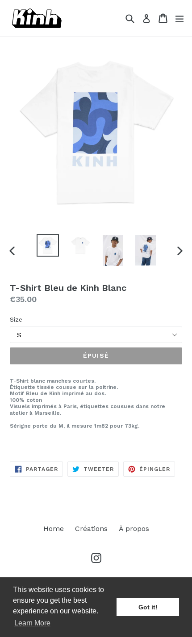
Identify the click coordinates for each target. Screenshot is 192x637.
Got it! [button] (148, 607)
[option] (47, 245)
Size (16, 319)
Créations (91, 528)
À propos (134, 528)
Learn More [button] (32, 623)
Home (53, 528)
